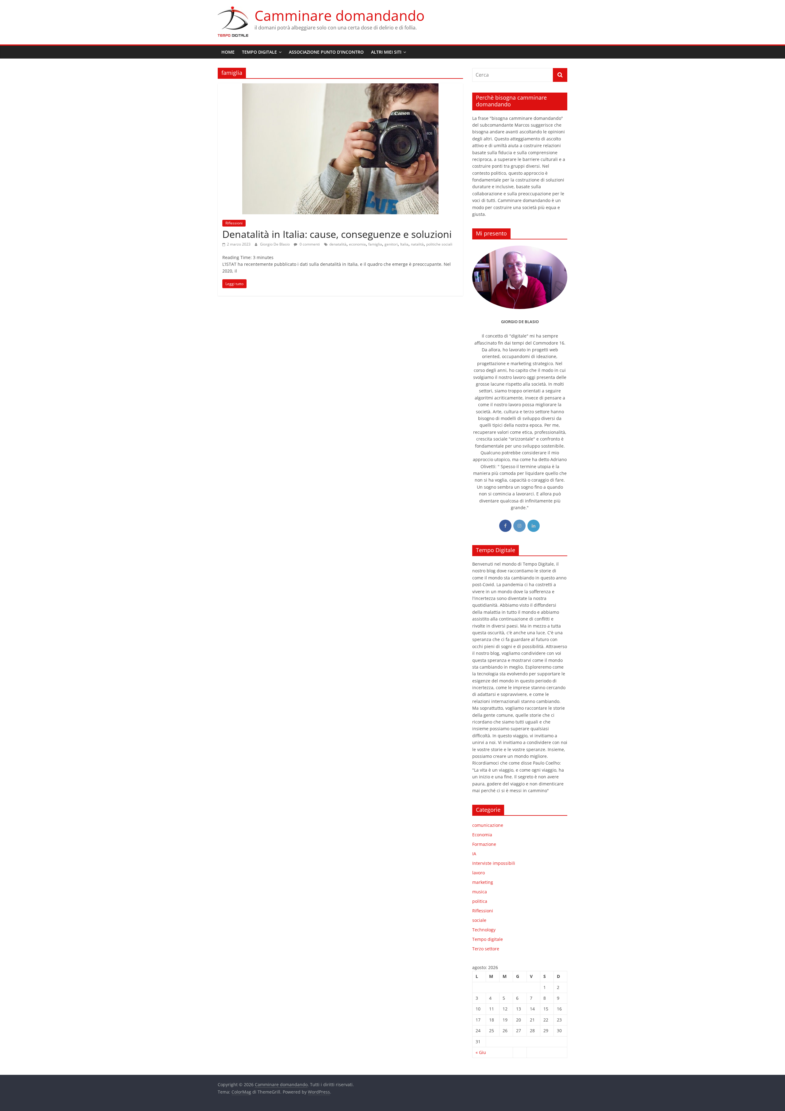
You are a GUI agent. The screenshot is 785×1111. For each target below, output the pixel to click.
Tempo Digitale (259, 52)
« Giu (481, 1052)
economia (357, 244)
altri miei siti (386, 52)
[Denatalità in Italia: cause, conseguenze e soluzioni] (340, 87)
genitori (391, 244)
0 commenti (309, 244)
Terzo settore (485, 949)
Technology (484, 930)
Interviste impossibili (493, 863)
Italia (404, 244)
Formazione (484, 844)
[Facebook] (505, 526)
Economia (482, 835)
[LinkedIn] (533, 526)
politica (479, 901)
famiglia (375, 244)
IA (474, 854)
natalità (417, 244)
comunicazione (487, 825)
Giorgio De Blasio (275, 244)
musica (479, 892)
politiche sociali (439, 244)
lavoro (478, 873)
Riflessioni (234, 223)
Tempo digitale (487, 939)
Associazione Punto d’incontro (326, 52)
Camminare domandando (340, 15)
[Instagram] (519, 526)
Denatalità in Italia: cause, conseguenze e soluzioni (337, 234)
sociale (479, 920)
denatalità (338, 244)
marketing (482, 882)
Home (228, 52)
